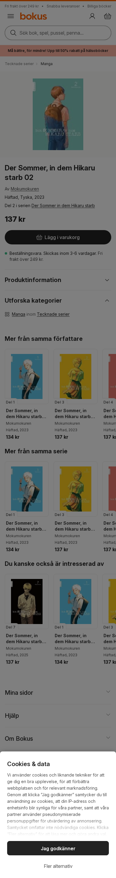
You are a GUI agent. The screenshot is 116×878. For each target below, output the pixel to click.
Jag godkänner (58, 848)
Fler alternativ (58, 866)
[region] (58, 814)
